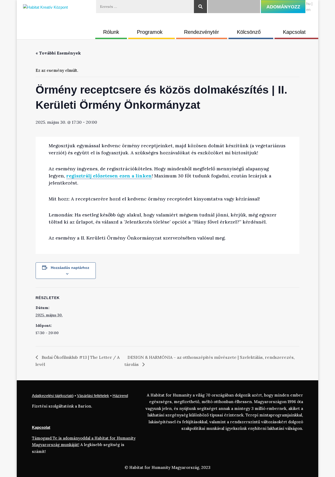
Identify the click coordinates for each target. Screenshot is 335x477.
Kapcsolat (294, 32)
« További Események (58, 53)
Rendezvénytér (201, 32)
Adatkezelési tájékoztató (53, 395)
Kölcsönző (249, 32)
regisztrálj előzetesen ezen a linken (109, 176)
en (308, 9)
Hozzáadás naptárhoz (70, 267)
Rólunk (111, 32)
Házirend (120, 395)
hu (308, 3)
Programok (150, 32)
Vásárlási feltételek (93, 395)
